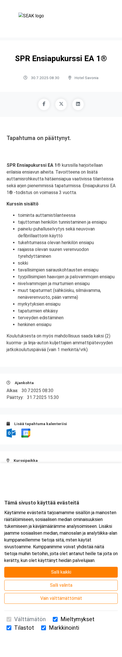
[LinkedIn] (78, 104)
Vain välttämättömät (61, 598)
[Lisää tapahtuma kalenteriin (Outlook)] (12, 432)
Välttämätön (30, 619)
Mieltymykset (77, 619)
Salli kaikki (61, 572)
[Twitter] (61, 104)
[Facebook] (44, 104)
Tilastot (24, 627)
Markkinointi (64, 627)
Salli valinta (61, 585)
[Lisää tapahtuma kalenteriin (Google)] (25, 432)
